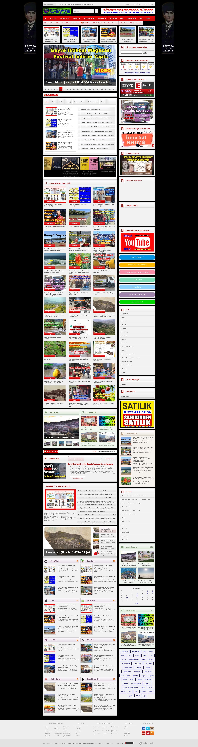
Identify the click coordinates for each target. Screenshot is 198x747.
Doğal (129, 655)
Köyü (143, 676)
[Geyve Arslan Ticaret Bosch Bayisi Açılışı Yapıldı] (86, 662)
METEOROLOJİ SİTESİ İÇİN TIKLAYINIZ (137, 73)
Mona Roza (148, 680)
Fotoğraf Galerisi (134, 659)
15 (94, 89)
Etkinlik (137, 655)
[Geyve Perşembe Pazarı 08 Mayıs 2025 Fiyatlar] (89, 425)
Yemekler (124, 343)
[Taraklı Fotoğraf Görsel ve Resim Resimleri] (61, 445)
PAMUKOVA (63, 18)
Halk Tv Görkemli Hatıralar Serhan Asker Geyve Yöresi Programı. (96, 124)
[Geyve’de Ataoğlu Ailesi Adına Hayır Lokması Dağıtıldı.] (51, 138)
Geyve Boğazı (126, 663)
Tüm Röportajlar (110, 458)
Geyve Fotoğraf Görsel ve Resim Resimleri (146, 564)
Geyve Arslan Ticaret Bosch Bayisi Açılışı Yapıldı (94, 148)
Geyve (54, 102)
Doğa (122, 655)
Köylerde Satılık (100, 22)
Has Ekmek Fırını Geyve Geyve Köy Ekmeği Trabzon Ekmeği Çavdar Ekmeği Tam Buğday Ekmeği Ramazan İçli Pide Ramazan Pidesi (70, 175)
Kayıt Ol (134, 4)
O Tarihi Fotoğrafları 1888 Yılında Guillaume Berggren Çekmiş (53, 404)
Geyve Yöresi (137, 280)
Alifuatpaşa (125, 332)
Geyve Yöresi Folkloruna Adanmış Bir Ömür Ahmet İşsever (65, 144)
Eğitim (144, 655)
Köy (128, 676)
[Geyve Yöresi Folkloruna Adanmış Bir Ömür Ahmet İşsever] (51, 149)
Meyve (140, 680)
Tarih (129, 692)
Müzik (126, 684)
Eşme (151, 655)
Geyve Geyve (137, 663)
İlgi (144, 696)
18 (106, 89)
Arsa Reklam (113, 18)
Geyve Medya (127, 671)
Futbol (144, 659)
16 (98, 89)
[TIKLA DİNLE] (137, 136)
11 (78, 89)
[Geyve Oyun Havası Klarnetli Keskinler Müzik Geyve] (89, 441)
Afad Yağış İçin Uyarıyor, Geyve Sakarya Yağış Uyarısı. (78, 337)
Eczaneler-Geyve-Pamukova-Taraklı (137, 272)
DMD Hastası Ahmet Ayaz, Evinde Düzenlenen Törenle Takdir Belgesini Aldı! (79, 405)
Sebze (150, 688)
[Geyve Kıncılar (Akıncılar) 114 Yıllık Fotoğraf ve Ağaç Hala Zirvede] (68, 541)
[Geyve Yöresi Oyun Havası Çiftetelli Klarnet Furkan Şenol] (107, 425)
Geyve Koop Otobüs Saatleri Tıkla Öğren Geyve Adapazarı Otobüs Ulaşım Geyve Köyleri (97, 145)
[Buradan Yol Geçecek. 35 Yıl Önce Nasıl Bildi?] (49, 712)
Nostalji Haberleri (127, 361)
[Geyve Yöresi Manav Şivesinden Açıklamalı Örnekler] (49, 701)
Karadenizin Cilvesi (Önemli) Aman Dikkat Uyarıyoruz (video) (96, 132)
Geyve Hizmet (128, 667)
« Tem (136, 604)
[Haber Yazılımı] (149, 743)
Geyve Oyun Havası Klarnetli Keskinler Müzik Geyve (88, 445)
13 (86, 89)
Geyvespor (137, 671)
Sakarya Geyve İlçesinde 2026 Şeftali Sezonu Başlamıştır (104, 404)
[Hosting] (140, 743)
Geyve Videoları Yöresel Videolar (131, 357)
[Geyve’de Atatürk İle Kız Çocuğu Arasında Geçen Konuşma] (55, 478)
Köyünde (151, 676)
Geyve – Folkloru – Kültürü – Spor (131, 503)
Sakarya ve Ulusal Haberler (137, 265)
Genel (140, 18)
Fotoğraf (65, 731)
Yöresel (61, 22)
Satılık (103, 102)
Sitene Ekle (127, 4)
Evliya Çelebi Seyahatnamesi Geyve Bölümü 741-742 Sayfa (54, 315)
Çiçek (130, 696)
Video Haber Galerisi (127, 346)
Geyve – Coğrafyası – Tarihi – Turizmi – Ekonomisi (136, 499)
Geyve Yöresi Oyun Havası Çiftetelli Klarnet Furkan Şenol (106, 429)
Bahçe (151, 651)
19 (110, 89)
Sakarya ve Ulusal (79, 102)
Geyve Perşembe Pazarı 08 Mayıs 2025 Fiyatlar (88, 428)
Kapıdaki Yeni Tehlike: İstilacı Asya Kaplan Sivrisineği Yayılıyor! (98, 521)
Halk (122, 676)
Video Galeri (79, 728)
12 (82, 89)
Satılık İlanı (86, 22)
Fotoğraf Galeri (131, 18)
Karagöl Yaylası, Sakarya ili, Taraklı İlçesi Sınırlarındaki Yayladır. (76, 4)
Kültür (125, 680)
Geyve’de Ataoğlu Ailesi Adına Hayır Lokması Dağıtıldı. (66, 131)
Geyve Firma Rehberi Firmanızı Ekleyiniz (92, 139)
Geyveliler (138, 667)
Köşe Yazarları (126, 532)
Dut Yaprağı (47, 359)
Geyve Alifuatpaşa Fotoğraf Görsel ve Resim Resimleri (128, 565)
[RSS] (77, 561)
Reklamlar (101, 18)
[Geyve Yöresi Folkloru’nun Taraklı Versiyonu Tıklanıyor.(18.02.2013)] (107, 441)
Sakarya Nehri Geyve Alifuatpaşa (90, 109)
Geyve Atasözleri (137, 302)
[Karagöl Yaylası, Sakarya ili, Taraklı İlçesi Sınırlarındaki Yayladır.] (49, 633)
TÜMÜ (151, 547)
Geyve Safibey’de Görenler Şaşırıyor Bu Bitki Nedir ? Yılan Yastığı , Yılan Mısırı (97, 137)
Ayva (144, 651)
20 (114, 89)
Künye (145, 4)
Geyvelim (147, 667)
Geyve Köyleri (137, 22)
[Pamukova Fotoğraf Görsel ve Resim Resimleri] (69, 445)
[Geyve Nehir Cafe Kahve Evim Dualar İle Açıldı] (86, 673)
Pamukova (125, 324)
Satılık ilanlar (66, 733)
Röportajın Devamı (78, 478)
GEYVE (52, 18)
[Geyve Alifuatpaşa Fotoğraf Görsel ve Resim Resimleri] (47, 445)
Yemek (144, 692)
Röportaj (113, 22)
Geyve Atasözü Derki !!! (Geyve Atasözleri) (65, 120)
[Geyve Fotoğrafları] (76, 445)
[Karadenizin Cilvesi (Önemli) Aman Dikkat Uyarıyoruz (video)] (126, 474)
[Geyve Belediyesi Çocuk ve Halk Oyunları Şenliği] (51, 115)
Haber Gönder (73, 22)
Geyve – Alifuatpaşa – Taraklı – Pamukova (133, 495)
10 (74, 89)
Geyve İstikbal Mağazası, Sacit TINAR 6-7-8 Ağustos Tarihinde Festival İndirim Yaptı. (95, 115)
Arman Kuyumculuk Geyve (107, 171)
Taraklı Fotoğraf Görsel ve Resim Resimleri (128, 581)
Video (121, 18)
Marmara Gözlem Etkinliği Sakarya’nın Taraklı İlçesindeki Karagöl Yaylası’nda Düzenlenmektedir (97, 128)
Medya (132, 680)
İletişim (151, 4)
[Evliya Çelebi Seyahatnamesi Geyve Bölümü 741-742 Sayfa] (86, 701)
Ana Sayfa (49, 22)
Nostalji (68, 102)
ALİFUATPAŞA (88, 18)
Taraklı (124, 328)
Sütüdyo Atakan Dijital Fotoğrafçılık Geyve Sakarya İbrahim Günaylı (89, 173)
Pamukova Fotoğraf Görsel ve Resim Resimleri (146, 581)
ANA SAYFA (125, 313)
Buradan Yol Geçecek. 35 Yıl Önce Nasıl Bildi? (93, 511)
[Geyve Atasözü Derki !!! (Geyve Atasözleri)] (51, 126)
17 (102, 89)
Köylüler (135, 676)
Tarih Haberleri (93, 102)
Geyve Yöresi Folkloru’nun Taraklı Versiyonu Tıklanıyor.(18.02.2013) (107, 445)
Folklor (124, 659)
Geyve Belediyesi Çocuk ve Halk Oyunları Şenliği (65, 108)
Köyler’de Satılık (126, 365)
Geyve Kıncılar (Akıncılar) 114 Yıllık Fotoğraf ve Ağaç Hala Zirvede (104, 315)
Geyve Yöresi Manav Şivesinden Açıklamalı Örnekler (102, 337)
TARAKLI (75, 18)
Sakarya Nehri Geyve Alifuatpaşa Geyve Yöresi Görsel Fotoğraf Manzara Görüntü (53, 383)
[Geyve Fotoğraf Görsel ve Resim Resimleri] (54, 445)
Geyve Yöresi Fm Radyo (137, 294)
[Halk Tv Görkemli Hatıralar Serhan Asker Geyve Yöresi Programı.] (86, 594)
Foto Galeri (79, 726)
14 (90, 89)
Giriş (140, 4)
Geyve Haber (148, 663)
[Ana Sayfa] (45, 18)
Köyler (148, 18)
